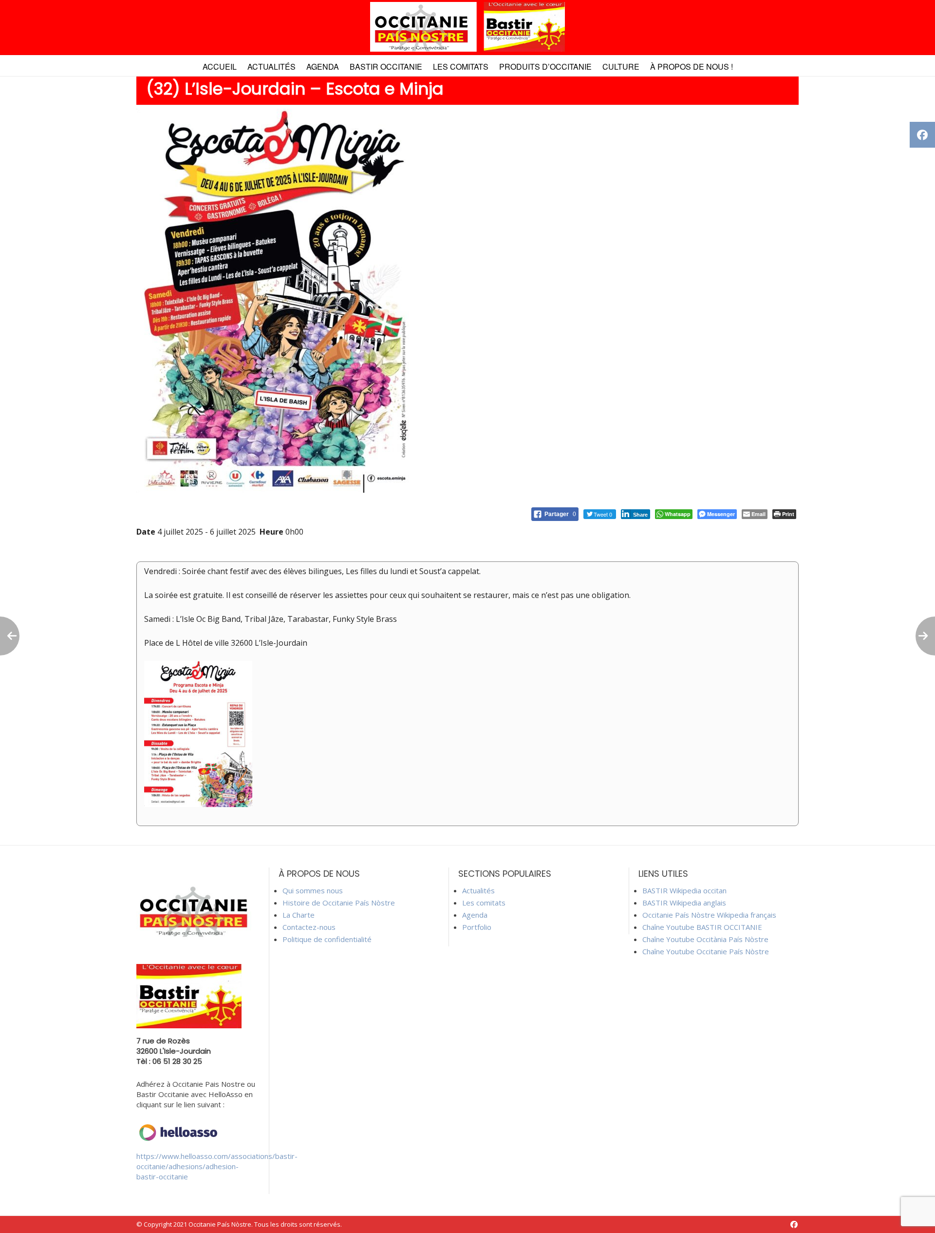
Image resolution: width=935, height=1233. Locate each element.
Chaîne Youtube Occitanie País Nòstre (705, 951)
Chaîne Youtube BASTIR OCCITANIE (702, 927)
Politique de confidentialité (327, 939)
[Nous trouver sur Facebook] (794, 1224)
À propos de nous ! (691, 66)
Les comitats (460, 66)
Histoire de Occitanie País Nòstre (338, 902)
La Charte (298, 915)
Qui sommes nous (312, 890)
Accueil (220, 66)
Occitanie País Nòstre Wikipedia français (709, 915)
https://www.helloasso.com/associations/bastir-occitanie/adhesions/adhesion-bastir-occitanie (217, 1166)
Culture (620, 66)
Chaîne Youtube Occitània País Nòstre (705, 939)
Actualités (271, 66)
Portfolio (476, 927)
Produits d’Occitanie (545, 66)
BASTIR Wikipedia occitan (684, 890)
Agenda (322, 66)
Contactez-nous (309, 927)
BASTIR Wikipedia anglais (684, 902)
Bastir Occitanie (386, 66)
